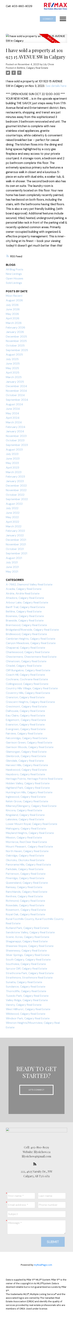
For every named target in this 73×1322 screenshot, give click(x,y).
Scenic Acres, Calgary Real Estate (27, 937)
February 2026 (15, 327)
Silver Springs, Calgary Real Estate (27, 955)
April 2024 (12, 418)
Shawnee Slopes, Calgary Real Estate (30, 946)
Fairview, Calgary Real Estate (24, 733)
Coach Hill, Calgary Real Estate (25, 675)
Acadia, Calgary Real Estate (23, 589)
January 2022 (15, 535)
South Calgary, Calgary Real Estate (28, 959)
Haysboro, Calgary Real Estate (25, 774)
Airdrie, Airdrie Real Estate (23, 593)
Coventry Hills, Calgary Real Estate (28, 693)
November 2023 (16, 436)
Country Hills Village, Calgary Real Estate (32, 688)
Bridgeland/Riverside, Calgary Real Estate (32, 630)
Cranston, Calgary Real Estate (25, 697)
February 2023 (15, 476)
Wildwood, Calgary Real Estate (25, 1014)
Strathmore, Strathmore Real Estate (29, 977)
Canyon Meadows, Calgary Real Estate (31, 643)
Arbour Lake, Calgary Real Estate (27, 602)
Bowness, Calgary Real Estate (25, 616)
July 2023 (12, 454)
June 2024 (13, 409)
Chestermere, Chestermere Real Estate (31, 657)
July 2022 (12, 508)
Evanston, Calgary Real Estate (25, 724)
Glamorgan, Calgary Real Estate (26, 752)
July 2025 (12, 359)
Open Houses (14, 278)
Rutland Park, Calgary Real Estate (27, 928)
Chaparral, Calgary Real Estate (25, 648)
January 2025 (15, 382)
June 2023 (12, 458)
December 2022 (16, 485)
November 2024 (16, 391)
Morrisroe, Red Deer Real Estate (26, 842)
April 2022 (12, 522)
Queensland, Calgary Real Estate (27, 883)
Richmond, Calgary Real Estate (25, 901)
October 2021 (15, 549)
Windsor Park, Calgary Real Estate (28, 1018)
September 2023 (17, 445)
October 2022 (15, 495)
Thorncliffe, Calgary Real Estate (26, 991)
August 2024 (14, 404)
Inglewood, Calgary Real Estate (26, 797)
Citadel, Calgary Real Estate (24, 666)
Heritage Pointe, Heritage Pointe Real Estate (34, 779)
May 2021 (12, 571)
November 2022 (16, 490)
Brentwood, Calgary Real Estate (26, 625)
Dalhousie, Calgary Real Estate (25, 711)
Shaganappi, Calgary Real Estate (27, 941)
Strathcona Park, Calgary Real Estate (30, 973)
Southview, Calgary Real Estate (26, 964)
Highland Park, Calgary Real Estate (28, 788)
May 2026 (12, 314)
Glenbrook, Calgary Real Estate (26, 756)
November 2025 (16, 341)
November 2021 (16, 544)
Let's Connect (36, 1090)
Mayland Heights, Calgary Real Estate (30, 833)
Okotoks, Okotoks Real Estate (25, 860)
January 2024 (15, 431)
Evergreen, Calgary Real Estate (26, 729)
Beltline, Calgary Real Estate (32, 67)
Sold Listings (14, 283)
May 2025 (12, 368)
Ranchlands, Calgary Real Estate (26, 892)
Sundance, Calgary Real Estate (25, 986)
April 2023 (12, 467)
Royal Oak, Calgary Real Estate (25, 914)
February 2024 (15, 427)
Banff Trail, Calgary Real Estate (25, 607)
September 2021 (16, 553)
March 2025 (14, 377)
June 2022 (12, 513)
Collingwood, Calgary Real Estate (27, 684)
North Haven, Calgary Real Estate (27, 851)
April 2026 (12, 318)
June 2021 (12, 567)
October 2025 (15, 345)
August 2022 (14, 504)
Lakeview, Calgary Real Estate (25, 819)
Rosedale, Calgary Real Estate (25, 905)
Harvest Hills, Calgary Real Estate (27, 765)
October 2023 (15, 440)
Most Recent (14, 296)
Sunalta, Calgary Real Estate (24, 982)
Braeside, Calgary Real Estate (25, 620)
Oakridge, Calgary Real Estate (25, 855)
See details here (56, 86)
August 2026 (14, 300)
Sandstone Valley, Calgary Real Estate (30, 932)
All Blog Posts (14, 269)
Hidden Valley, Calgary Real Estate (28, 783)
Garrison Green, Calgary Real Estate (29, 742)
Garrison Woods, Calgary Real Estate (30, 747)
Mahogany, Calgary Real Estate (26, 828)
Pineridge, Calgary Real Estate (25, 878)
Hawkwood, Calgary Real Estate (26, 770)
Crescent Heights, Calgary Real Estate (30, 702)
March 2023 (13, 472)
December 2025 (16, 336)
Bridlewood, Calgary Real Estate (26, 634)
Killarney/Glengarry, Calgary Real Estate (31, 806)
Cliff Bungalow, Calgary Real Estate (28, 670)
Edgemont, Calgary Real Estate (26, 720)
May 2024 (12, 413)
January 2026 (15, 332)
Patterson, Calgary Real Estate (26, 874)
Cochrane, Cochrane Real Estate (27, 679)
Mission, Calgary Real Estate (24, 837)
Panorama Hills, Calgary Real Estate (28, 864)
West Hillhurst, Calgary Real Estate (28, 1009)
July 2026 (12, 305)
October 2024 (15, 395)
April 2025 (12, 372)
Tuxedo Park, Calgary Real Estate (27, 996)
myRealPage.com (43, 1264)
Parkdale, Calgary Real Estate (24, 869)
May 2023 (12, 463)
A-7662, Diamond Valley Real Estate (29, 584)
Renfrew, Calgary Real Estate (24, 896)
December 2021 (16, 540)
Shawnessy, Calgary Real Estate (26, 950)
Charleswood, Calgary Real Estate (28, 652)
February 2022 (15, 531)
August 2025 (14, 354)
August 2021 (14, 558)
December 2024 (16, 386)
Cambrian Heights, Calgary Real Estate (30, 639)
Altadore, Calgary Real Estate (25, 598)
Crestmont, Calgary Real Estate (26, 706)
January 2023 (15, 481)
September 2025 (17, 350)
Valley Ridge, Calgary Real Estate (27, 1000)
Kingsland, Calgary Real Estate (25, 815)
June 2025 (13, 363)
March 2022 (13, 526)
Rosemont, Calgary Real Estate (26, 910)
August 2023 (14, 449)
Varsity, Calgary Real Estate (23, 1005)
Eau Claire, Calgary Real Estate (25, 715)
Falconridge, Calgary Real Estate (26, 738)
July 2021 (12, 562)
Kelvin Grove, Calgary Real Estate (27, 801)
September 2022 (17, 499)
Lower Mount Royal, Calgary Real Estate (31, 824)
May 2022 (12, 517)
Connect (48, 19)
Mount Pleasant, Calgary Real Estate (29, 846)
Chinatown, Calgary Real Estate (26, 661)
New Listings (14, 274)
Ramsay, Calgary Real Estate (24, 887)
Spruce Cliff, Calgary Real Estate (26, 968)
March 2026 (14, 323)
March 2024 (14, 422)
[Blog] (35, 1163)
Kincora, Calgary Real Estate (24, 810)
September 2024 (17, 400)
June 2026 (13, 309)
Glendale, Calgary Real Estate (25, 761)
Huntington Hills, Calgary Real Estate (29, 792)
